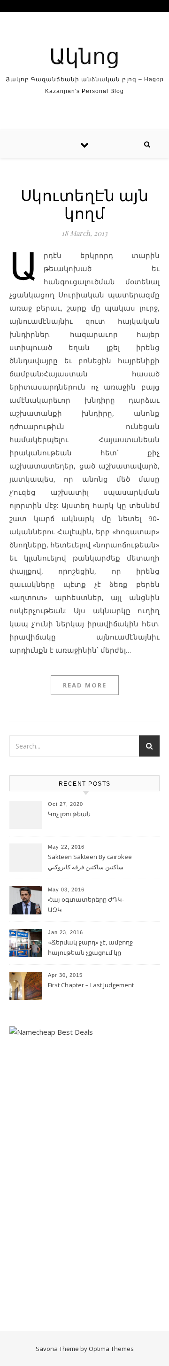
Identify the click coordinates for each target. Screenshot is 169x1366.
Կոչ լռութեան (69, 814)
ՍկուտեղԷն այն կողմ (85, 203)
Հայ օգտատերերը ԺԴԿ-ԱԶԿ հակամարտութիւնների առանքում (86, 905)
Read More (85, 685)
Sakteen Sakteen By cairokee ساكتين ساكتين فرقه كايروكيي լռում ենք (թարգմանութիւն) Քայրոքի (91, 862)
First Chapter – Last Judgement (91, 985)
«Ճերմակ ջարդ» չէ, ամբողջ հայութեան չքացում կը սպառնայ (90, 948)
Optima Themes (111, 1348)
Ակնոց (84, 55)
